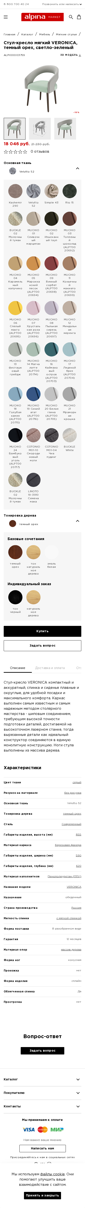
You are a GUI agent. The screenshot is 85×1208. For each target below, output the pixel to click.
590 (78, 855)
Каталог (27, 34)
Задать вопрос (42, 645)
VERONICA (74, 887)
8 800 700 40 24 (16, 4)
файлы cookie (52, 1174)
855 (78, 834)
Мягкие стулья (67, 34)
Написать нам (42, 1148)
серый (77, 782)
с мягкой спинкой (68, 918)
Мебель (45, 34)
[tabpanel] (42, 849)
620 (78, 866)
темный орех (72, 814)
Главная (10, 34)
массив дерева (71, 949)
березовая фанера (68, 845)
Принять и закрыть (42, 1195)
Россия (76, 908)
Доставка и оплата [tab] (50, 668)
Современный (71, 824)
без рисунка (72, 793)
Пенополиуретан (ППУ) (64, 876)
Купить (42, 631)
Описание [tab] (17, 668)
